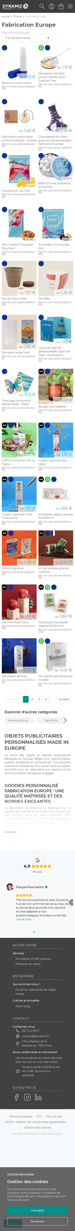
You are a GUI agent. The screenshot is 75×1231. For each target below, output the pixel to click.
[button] (65, 720)
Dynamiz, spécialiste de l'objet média (35, 992)
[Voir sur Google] (10, 887)
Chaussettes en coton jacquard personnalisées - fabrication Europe (55, 140)
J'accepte (37, 1210)
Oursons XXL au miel (16, 190)
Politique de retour (28, 964)
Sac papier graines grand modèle (55, 677)
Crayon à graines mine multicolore (17, 516)
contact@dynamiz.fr (35, 1036)
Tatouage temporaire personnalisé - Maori (16, 402)
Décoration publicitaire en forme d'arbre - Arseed (19, 138)
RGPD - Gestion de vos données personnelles (35, 1122)
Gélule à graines (13, 568)
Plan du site (54, 1116)
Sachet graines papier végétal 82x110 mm (53, 624)
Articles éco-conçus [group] (21, 720)
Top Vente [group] (51, 720)
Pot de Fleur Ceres (14, 298)
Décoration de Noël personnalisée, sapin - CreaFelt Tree (53, 77)
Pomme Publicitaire (15, 622)
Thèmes (17, 16)
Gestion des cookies (37, 1127)
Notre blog (22, 1006)
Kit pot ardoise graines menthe (53, 570)
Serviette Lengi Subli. (16, 352)
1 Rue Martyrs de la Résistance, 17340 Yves (37, 1043)
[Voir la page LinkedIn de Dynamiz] (38, 1097)
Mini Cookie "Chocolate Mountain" (17, 246)
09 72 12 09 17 (31, 1031)
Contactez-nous (24, 1026)
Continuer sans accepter (20, 1174)
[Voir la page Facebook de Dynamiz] (16, 1097)
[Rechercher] (42, 6)
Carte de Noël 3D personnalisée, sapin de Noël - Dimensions (54, 351)
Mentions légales (21, 1116)
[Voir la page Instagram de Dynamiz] (27, 1097)
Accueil (6, 16)
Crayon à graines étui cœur (52, 462)
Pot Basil (44, 298)
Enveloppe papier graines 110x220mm (55, 516)
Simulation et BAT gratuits (33, 958)
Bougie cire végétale (52, 406)
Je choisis (37, 1221)
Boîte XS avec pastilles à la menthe (54, 185)
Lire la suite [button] (23, 919)
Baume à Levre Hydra (16, 83)
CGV (39, 1116)
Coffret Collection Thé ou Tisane (18, 462)
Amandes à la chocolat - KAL (54, 246)
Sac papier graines (14, 676)
